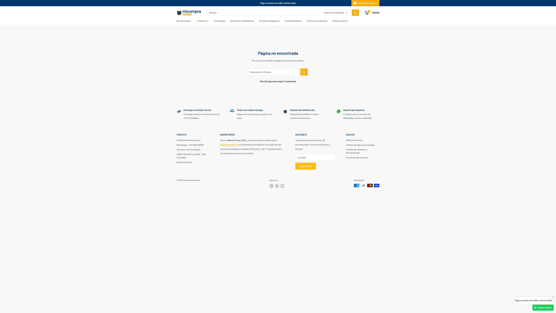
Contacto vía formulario (188, 149)
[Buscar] (355, 12)
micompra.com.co (229, 144)
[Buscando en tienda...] (304, 72)
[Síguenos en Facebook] (271, 186)
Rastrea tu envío (354, 140)
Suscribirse (305, 166)
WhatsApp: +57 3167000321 (190, 144)
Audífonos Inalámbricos (242, 20)
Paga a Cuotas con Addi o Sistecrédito (278, 3)
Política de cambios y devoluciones (356, 151)
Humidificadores (293, 20)
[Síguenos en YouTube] (282, 186)
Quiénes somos (340, 20)
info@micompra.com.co (189, 140)
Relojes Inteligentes (269, 20)
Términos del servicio (357, 157)
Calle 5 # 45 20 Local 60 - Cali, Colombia (191, 156)
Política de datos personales (360, 144)
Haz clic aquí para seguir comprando (278, 81)
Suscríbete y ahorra (367, 3)
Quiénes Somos (184, 162)
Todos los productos (317, 20)
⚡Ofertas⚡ (202, 20)
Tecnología (219, 20)
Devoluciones (184, 20)
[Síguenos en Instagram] (277, 186)
